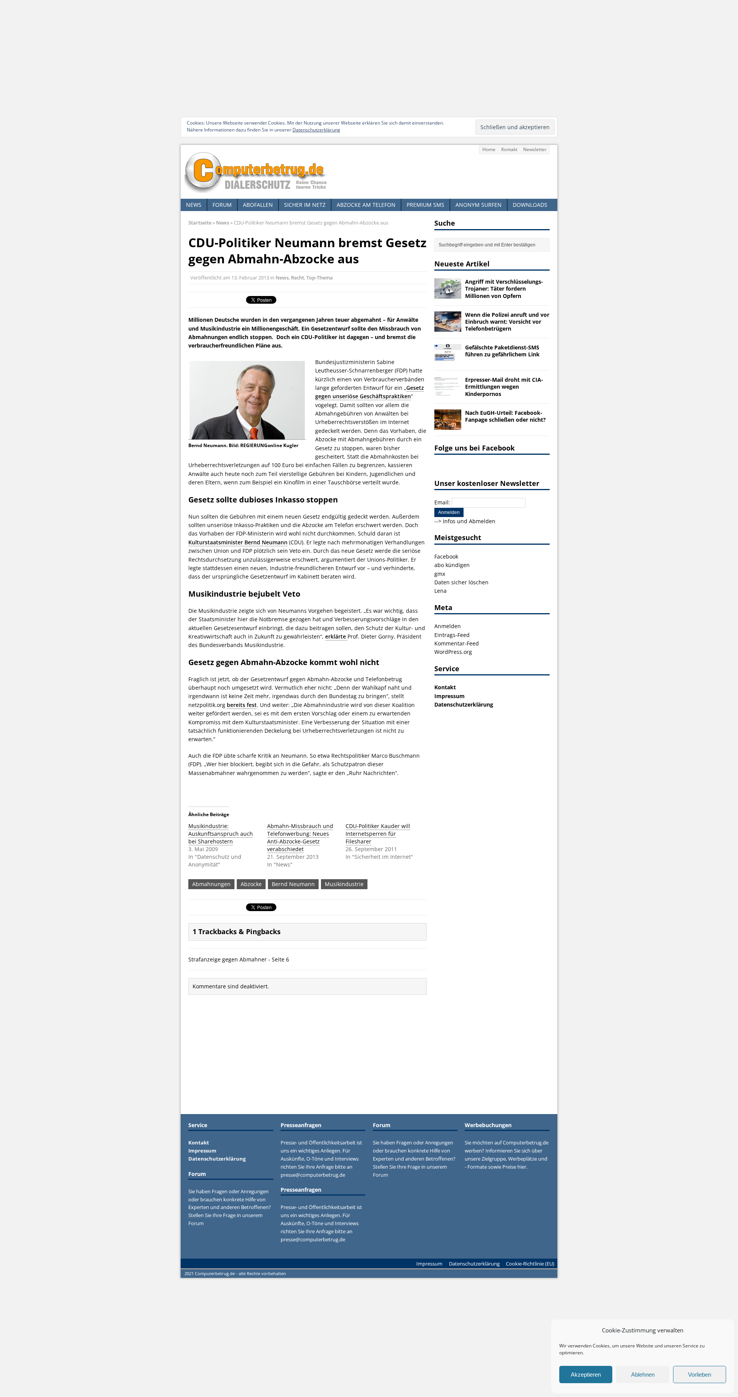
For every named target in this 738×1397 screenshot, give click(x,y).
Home (488, 149)
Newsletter (535, 149)
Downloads (530, 204)
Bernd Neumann (293, 884)
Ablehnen (643, 1374)
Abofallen (258, 204)
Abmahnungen (211, 884)
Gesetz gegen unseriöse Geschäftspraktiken (369, 392)
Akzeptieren (586, 1374)
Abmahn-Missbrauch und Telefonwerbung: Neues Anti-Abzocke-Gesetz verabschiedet (300, 837)
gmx (439, 573)
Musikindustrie (344, 884)
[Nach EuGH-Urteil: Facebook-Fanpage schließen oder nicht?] (447, 425)
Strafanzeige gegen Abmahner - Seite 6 (238, 959)
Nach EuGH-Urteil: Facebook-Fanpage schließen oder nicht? (505, 416)
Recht (297, 277)
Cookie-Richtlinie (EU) (530, 1263)
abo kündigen (452, 565)
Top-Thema (319, 277)
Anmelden (447, 626)
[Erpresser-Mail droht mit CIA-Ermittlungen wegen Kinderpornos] (447, 392)
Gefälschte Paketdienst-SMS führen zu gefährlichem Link (502, 351)
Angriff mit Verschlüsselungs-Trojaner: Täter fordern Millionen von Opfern (504, 288)
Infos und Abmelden (469, 521)
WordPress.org (453, 651)
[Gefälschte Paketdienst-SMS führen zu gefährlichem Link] (447, 360)
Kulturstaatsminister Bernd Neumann (238, 542)
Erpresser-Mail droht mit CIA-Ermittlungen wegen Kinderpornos (504, 386)
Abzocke (251, 884)
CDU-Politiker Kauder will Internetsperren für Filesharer (378, 833)
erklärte (336, 636)
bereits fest (242, 704)
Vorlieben (699, 1374)
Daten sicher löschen (461, 582)
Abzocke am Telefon (366, 204)
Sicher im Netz (305, 204)
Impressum (449, 696)
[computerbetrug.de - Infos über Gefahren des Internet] (369, 172)
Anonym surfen (478, 204)
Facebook (446, 556)
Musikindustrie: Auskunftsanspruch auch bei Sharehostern (220, 833)
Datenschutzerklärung (316, 129)
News (193, 204)
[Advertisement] (369, 57)
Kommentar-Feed (456, 643)
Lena (440, 590)
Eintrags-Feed (452, 635)
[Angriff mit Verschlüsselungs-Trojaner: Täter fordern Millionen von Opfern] (447, 294)
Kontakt (509, 149)
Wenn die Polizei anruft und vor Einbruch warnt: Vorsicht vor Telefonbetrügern (507, 321)
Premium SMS (425, 204)
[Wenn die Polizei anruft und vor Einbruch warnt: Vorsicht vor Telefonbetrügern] (447, 327)
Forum (222, 204)
